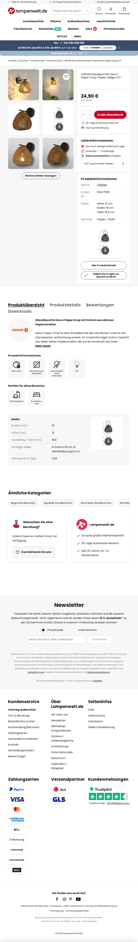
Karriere (56, 736)
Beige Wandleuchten (23, 503)
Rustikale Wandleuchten (58, 503)
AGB (91, 710)
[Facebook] (59, 899)
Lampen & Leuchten (18, 60)
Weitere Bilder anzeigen (41, 175)
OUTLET (62, 36)
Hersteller (97, 680)
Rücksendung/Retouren (23, 727)
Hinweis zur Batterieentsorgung (101, 906)
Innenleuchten (37, 60)
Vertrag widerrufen (22, 710)
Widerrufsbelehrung (101, 727)
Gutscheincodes (62, 752)
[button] (23, 119)
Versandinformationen (23, 739)
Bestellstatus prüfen (21, 721)
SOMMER (98, 47)
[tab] (26, 305)
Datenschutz (96, 716)
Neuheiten (49, 29)
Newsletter (58, 720)
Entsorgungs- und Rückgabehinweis (70, 910)
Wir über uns (59, 715)
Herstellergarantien (21, 750)
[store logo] (27, 10)
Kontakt (13, 745)
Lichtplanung (59, 746)
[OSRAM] (20, 330)
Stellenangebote (62, 741)
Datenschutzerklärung (98, 672)
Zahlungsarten (17, 733)
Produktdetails (65, 305)
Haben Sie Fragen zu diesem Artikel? (106, 275)
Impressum (95, 721)
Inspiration (58, 764)
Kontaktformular (36, 672)
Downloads (20, 311)
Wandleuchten (54, 60)
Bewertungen (100, 305)
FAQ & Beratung (18, 716)
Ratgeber (57, 768)
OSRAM (102, 185)
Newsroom (58, 758)
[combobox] (71, 11)
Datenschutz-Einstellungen (34, 906)
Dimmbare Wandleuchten (96, 503)
